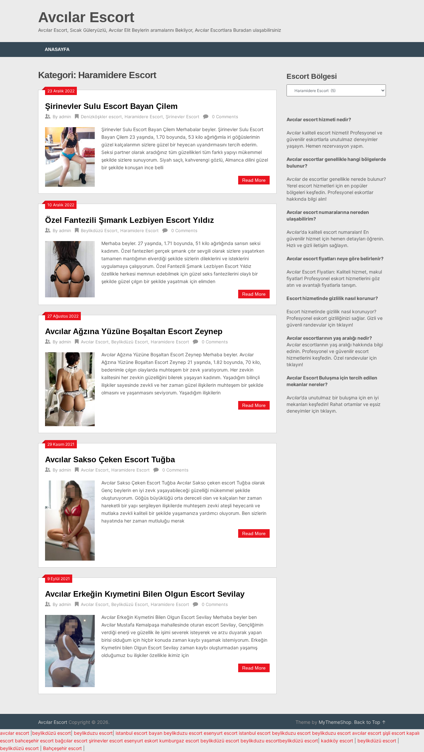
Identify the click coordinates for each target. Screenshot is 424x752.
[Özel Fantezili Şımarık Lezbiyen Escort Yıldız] (70, 268)
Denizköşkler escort (101, 116)
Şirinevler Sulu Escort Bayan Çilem (111, 106)
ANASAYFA (57, 49)
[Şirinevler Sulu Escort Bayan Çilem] (70, 156)
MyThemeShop (335, 722)
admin (65, 116)
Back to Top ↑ (370, 722)
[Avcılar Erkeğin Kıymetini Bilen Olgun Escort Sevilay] (70, 650)
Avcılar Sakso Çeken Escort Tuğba (110, 459)
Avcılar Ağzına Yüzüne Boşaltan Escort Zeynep (134, 331)
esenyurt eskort (141, 740)
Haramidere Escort (144, 116)
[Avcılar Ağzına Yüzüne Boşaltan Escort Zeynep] (70, 388)
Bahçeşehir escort (62, 748)
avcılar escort (14, 733)
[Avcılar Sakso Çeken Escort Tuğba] (70, 520)
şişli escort (394, 733)
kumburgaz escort (179, 740)
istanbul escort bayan (139, 733)
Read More (254, 180)
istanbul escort (255, 733)
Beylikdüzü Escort (99, 230)
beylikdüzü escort (51, 733)
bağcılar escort (71, 740)
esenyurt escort (221, 733)
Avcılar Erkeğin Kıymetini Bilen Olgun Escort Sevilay (144, 593)
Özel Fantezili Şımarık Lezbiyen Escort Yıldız (129, 220)
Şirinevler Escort (182, 116)
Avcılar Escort (86, 17)
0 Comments (225, 116)
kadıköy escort (337, 740)
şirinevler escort (106, 740)
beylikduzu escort (93, 733)
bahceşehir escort (34, 740)
